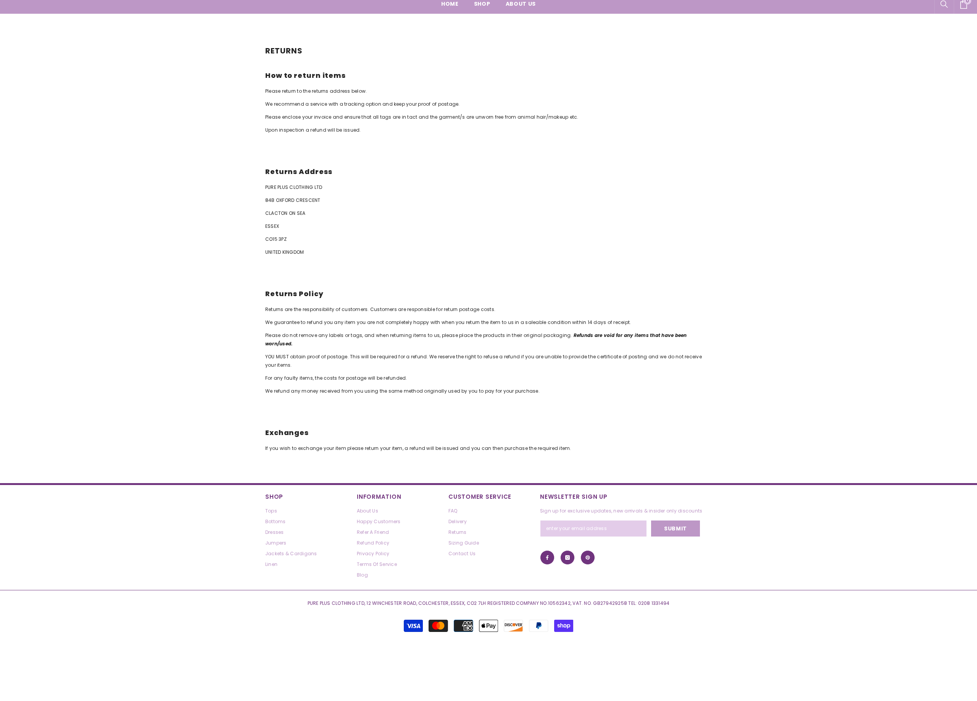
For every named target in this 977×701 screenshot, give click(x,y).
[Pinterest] (587, 557)
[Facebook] (547, 557)
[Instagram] (567, 557)
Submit (675, 528)
